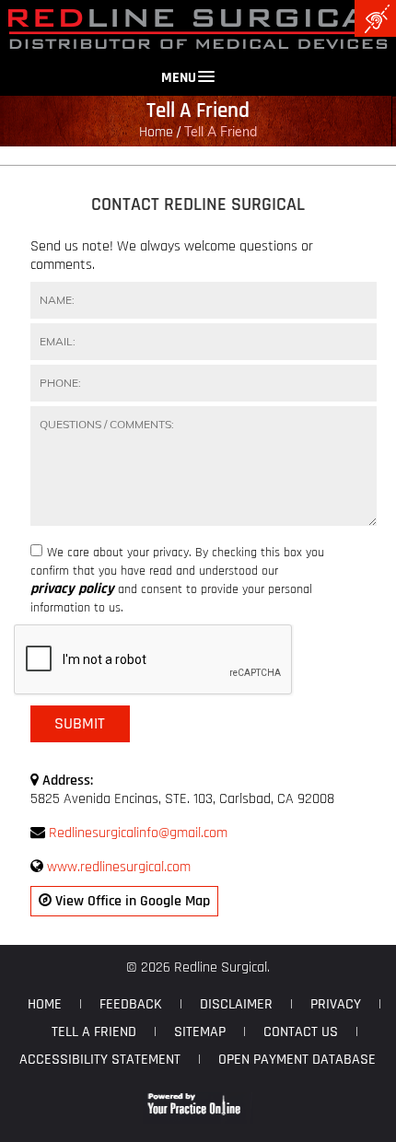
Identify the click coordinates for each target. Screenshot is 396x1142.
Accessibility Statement (100, 1059)
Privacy (335, 1004)
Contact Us (300, 1032)
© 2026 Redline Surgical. (198, 967)
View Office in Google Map (131, 901)
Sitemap (200, 1032)
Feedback (130, 1004)
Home (156, 132)
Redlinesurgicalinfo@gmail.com (138, 833)
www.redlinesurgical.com (119, 867)
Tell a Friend (94, 1032)
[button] (198, 68)
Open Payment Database (297, 1059)
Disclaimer (236, 1004)
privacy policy (72, 589)
